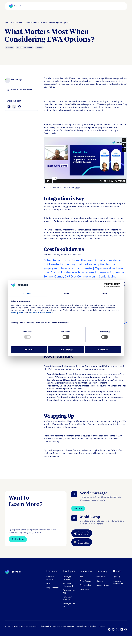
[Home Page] (15, 6)
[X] (118, 629)
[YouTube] (126, 629)
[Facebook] (110, 629)
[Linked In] (122, 629)
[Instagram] (114, 629)
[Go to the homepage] (13, 572)
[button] (121, 6)
